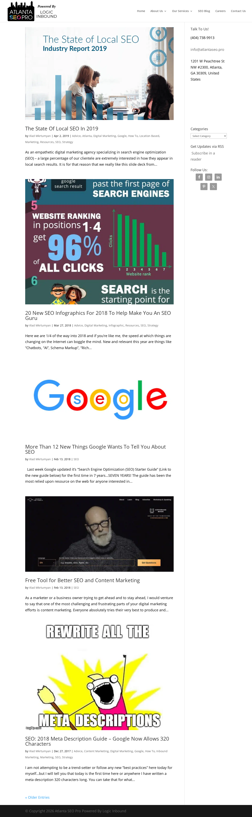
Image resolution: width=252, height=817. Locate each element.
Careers (220, 11)
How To (133, 136)
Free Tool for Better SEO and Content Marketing (82, 580)
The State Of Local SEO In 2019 (61, 128)
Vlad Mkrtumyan (40, 136)
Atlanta (87, 136)
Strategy (67, 142)
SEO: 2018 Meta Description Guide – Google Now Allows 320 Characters (97, 741)
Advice (76, 136)
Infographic (116, 325)
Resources (47, 142)
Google (122, 136)
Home (141, 11)
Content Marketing (96, 751)
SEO (58, 142)
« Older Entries (37, 797)
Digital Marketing (104, 136)
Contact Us (238, 11)
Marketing (32, 142)
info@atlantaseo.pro (207, 49)
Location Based (149, 136)
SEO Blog (204, 11)
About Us (156, 11)
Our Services (180, 11)
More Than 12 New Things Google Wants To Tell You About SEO (95, 449)
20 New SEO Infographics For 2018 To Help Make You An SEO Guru (98, 315)
